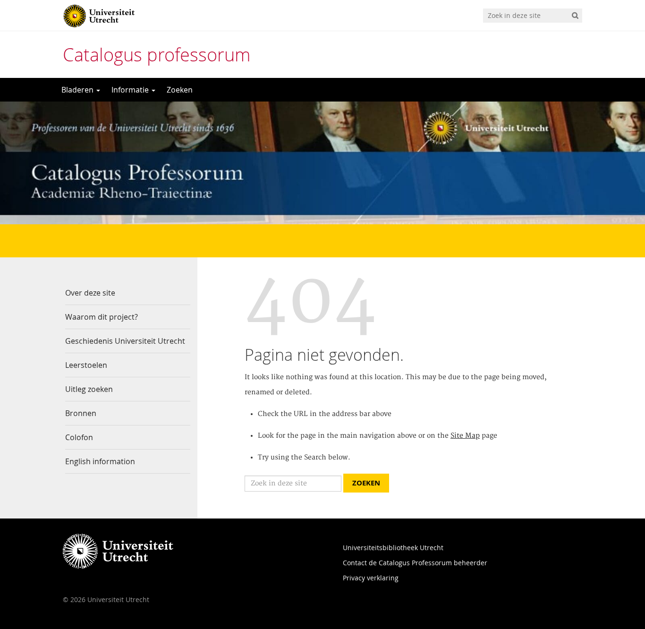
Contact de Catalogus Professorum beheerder (415, 562)
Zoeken (180, 90)
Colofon (79, 437)
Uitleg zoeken (89, 389)
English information (100, 461)
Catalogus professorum (157, 54)
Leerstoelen (86, 365)
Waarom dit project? (101, 317)
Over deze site (90, 293)
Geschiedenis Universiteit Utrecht (125, 341)
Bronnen (80, 413)
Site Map (465, 436)
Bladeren (78, 90)
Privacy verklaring (371, 577)
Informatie (131, 90)
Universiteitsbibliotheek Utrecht (393, 547)
